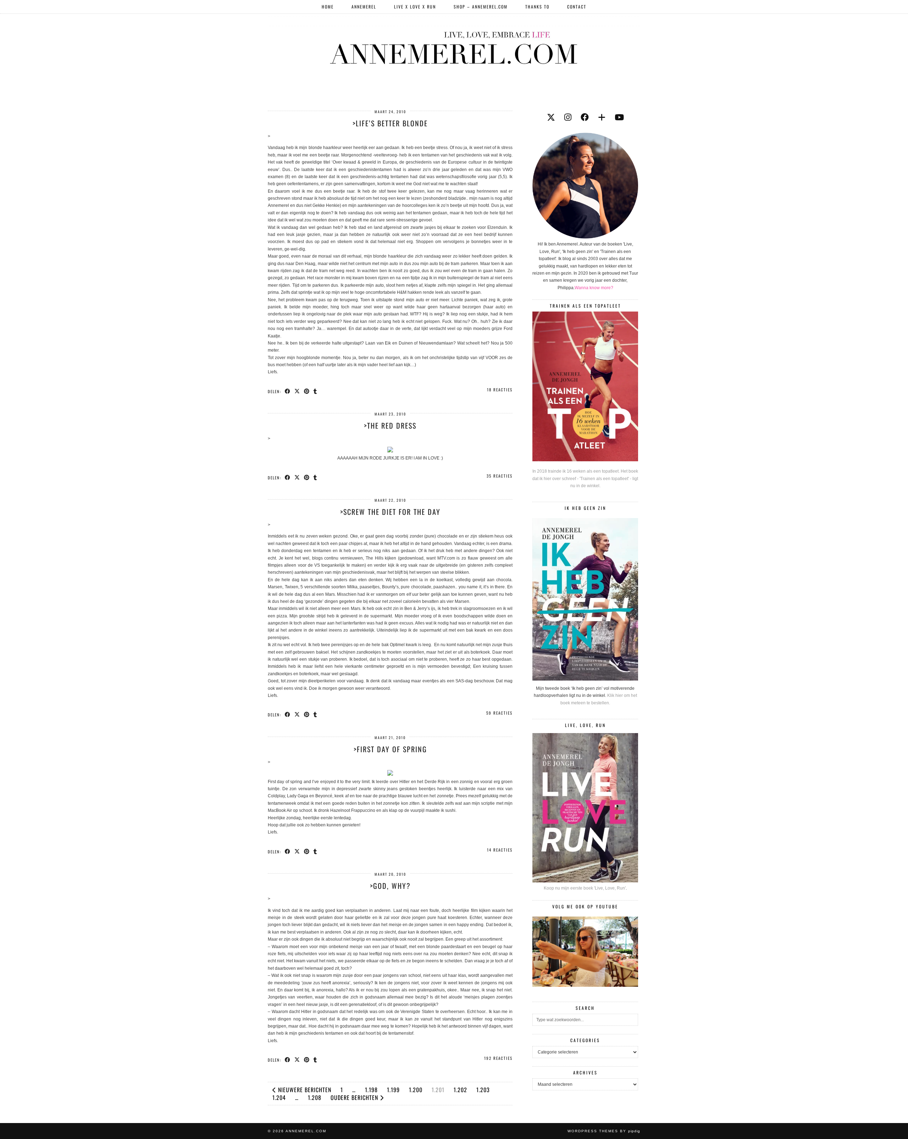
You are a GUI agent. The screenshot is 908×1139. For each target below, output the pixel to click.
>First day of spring (390, 749)
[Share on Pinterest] (307, 391)
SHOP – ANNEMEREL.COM (481, 7)
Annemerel (363, 7)
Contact (576, 7)
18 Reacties (500, 389)
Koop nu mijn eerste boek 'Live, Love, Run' (585, 888)
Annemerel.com (306, 1131)
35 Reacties (500, 476)
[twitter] (551, 117)
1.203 (483, 1089)
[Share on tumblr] (315, 391)
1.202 (460, 1089)
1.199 (393, 1089)
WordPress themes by (604, 1131)
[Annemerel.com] (454, 46)
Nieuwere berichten (303, 1089)
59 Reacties (499, 713)
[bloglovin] (601, 117)
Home (328, 7)
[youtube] (619, 117)
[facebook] (585, 117)
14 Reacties (500, 850)
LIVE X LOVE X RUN (415, 7)
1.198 (371, 1089)
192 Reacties (498, 1058)
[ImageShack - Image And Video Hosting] (390, 451)
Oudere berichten (355, 1097)
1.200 (415, 1089)
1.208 (314, 1097)
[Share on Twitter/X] (297, 391)
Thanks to (537, 7)
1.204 (279, 1097)
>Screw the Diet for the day (390, 511)
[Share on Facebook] (288, 391)
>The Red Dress (390, 425)
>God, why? (390, 885)
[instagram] (567, 117)
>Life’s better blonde (390, 123)
